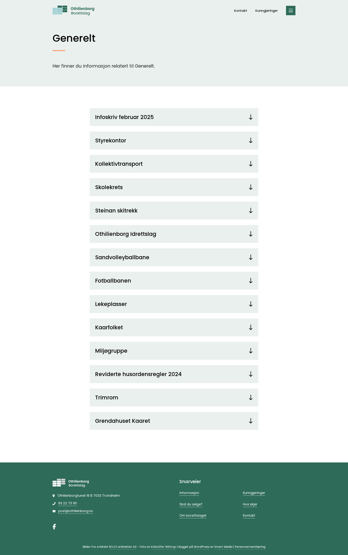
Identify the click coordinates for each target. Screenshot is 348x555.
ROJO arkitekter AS (122, 547)
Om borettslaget (192, 515)
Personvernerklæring (250, 547)
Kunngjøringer (266, 10)
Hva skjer (250, 504)
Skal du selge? (190, 504)
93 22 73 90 (67, 503)
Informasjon (189, 493)
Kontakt (240, 10)
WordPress (201, 547)
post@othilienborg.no (75, 511)
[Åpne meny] (290, 10)
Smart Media (223, 547)
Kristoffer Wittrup (163, 547)
